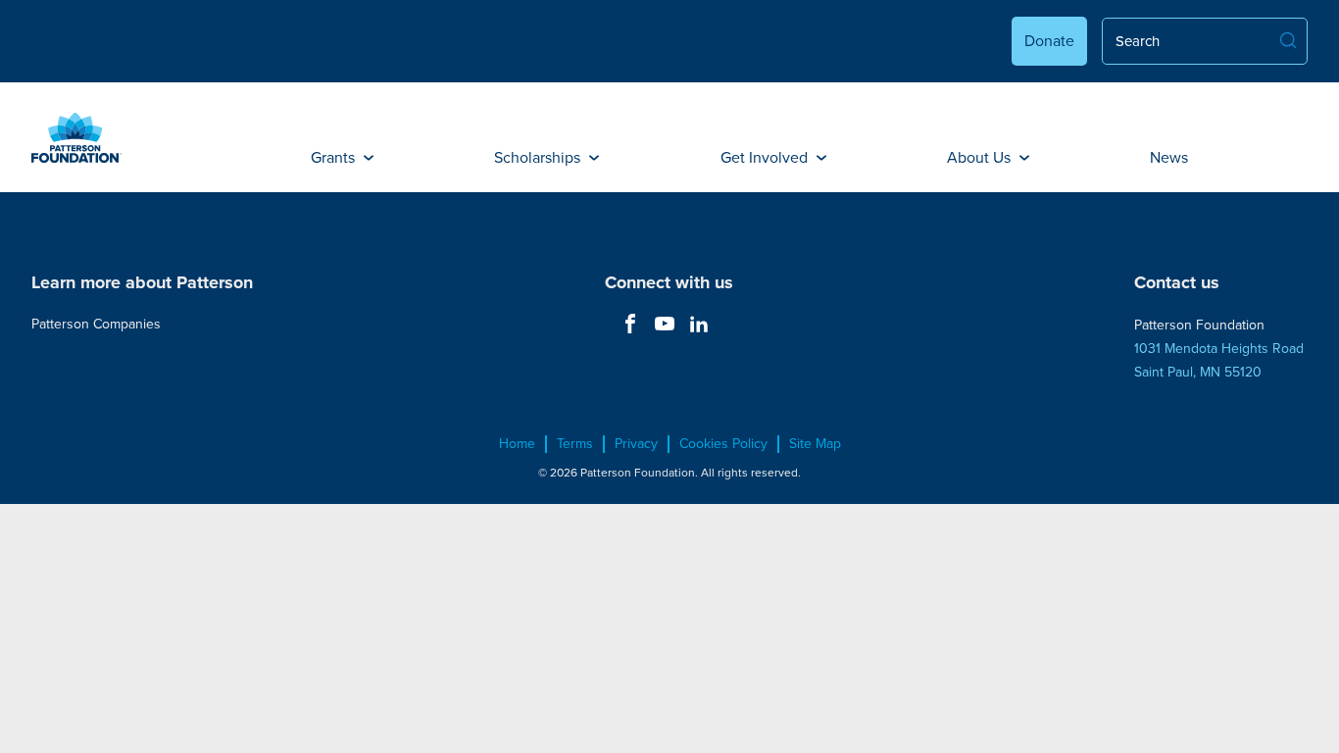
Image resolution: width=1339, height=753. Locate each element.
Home (517, 444)
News (1169, 157)
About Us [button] (981, 157)
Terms (575, 444)
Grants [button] (335, 157)
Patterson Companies (96, 324)
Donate (1049, 40)
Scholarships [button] (539, 157)
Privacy (636, 444)
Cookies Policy (723, 444)
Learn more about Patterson (142, 282)
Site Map (815, 444)
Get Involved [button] (766, 157)
